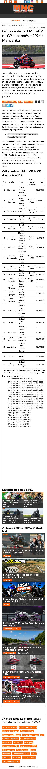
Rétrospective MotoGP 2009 (19, 413)
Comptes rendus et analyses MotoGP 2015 (25, 399)
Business (7, 580)
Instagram (32, 1)
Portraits (6, 753)
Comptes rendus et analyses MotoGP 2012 (25, 406)
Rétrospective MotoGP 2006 (19, 419)
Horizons (18, 742)
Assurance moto (9, 727)
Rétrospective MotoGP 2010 (19, 410)
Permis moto (9, 653)
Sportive (16, 757)
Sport (5, 102)
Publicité (35, 766)
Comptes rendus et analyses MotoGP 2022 (25, 383)
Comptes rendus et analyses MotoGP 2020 (25, 387)
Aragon (7, 556)
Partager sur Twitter (8, 105)
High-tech (6, 742)
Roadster (6, 757)
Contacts (11, 766)
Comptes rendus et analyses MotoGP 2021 (25, 385)
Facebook (25, 1)
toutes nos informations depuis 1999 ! (21, 720)
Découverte (7, 735)
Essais (6, 604)
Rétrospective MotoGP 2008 (19, 415)
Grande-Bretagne (10, 738)
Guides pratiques (11, 677)
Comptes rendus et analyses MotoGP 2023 (25, 381)
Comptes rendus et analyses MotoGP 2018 (25, 392)
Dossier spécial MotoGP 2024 (20, 378)
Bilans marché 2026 (28, 727)
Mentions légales (24, 766)
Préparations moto (12, 629)
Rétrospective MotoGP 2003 (19, 426)
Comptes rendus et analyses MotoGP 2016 (25, 397)
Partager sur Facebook (11, 105)
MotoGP (13, 102)
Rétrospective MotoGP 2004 (19, 424)
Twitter (28, 1)
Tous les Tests (29, 757)
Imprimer (42, 101)
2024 (20, 102)
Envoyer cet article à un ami (4, 105)
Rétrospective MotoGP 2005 (19, 422)
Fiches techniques (31, 735)
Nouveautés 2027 (28, 746)
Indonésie (28, 102)
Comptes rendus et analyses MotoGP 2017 (25, 394)
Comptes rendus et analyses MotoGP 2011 (25, 408)
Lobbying (28, 742)
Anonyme (5, 1)
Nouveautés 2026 (10, 746)
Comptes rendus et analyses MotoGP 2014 (25, 401)
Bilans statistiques (10, 731)
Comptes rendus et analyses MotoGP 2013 (25, 403)
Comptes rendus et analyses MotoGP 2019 (25, 390)
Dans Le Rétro (27, 731)
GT (42, 735)
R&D (34, 753)
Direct (42, 1)
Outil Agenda (8, 750)
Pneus (33, 750)
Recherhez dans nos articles (21, 2)
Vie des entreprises (10, 761)
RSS (37, 1)
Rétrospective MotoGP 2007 (19, 417)
